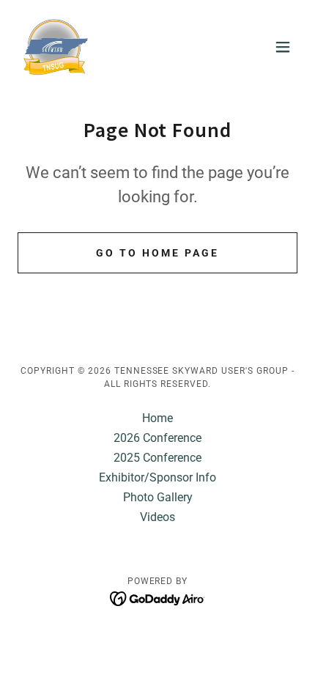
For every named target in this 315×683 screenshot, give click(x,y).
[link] (55, 47)
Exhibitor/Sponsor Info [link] (157, 477)
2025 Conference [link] (157, 458)
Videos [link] (157, 517)
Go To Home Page (157, 253)
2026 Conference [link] (157, 438)
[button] (282, 47)
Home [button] (157, 418)
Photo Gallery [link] (158, 497)
